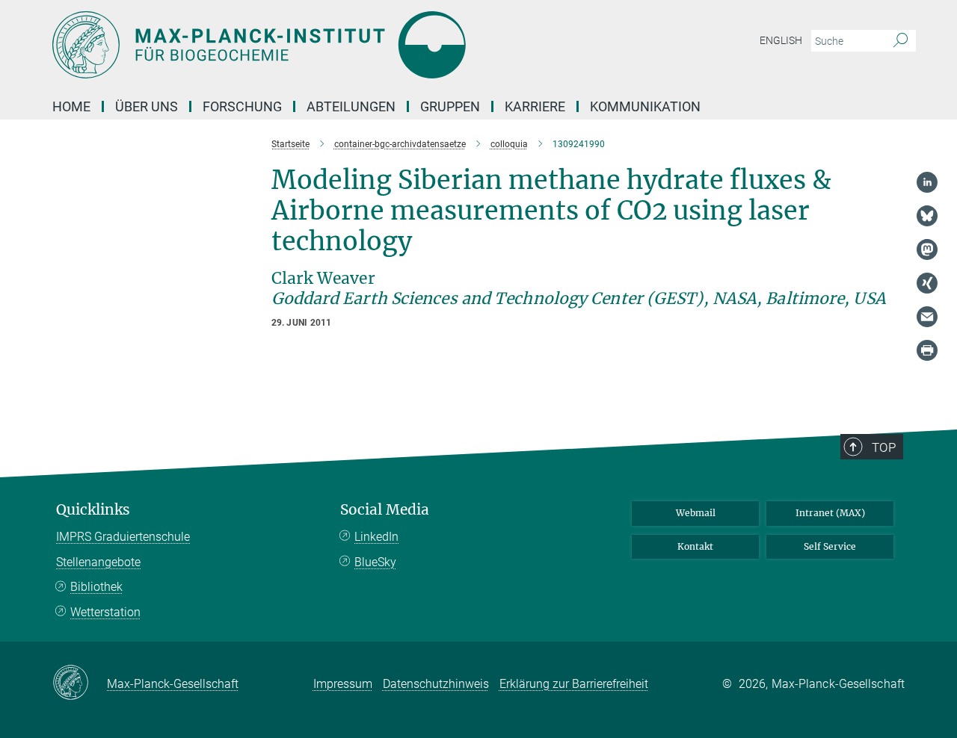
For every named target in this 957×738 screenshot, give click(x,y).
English (781, 40)
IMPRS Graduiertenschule (123, 537)
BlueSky (375, 562)
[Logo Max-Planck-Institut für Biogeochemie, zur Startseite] (332, 44)
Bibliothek (96, 587)
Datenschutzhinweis (436, 684)
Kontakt (695, 546)
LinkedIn (376, 537)
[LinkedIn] (927, 182)
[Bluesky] (927, 216)
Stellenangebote (98, 562)
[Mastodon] (927, 249)
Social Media (384, 509)
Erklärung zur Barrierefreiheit (573, 684)
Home (71, 106)
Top (884, 447)
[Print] (927, 350)
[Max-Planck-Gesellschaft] (79, 683)
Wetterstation (105, 612)
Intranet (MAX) (830, 512)
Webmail (696, 512)
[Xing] (927, 283)
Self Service (830, 546)
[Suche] (900, 41)
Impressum (342, 684)
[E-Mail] (927, 317)
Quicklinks (93, 509)
